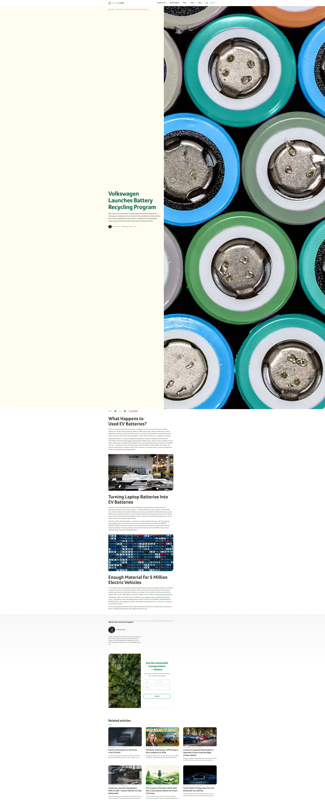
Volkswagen (128, 441)
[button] (162, 3)
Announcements (119, 9)
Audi (135, 441)
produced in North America (164, 594)
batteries (140, 429)
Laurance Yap (117, 226)
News (112, 9)
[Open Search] (206, 3)
